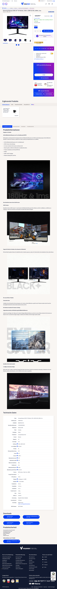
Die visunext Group (32, 558)
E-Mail (44, 74)
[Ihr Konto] (52, 4)
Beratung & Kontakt (19, 556)
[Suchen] (46, 4)
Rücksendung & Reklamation (6, 563)
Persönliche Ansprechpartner (20, 560)
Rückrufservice (18, 567)
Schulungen (17, 565)
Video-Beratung (18, 558)
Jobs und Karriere (32, 565)
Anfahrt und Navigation (19, 568)
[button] (38, 43)
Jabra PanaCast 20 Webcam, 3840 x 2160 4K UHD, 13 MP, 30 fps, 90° (6, 110)
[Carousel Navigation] (17, 45)
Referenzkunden (31, 561)
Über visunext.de (32, 556)
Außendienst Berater (19, 561)
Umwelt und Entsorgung (6, 567)
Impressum (45, 586)
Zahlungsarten (4, 560)
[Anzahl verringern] (35, 31)
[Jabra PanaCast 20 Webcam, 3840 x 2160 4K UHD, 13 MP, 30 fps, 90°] (14, 111)
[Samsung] (51, 11)
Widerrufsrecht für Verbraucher (7, 565)
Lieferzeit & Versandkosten (6, 556)
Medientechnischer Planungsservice (21, 563)
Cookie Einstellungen (51, 586)
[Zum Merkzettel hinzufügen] (30, 15)
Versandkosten (36, 588)
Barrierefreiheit (31, 570)
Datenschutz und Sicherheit (38, 586)
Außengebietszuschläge (6, 558)
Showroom (31, 563)
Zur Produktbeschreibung (38, 58)
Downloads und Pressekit (33, 567)
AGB (32, 586)
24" (35, 27)
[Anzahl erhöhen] (40, 31)
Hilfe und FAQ (4, 561)
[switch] (53, 579)
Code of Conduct (31, 568)
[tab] (5, 104)
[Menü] (3, 4)
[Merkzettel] (49, 4)
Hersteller (30, 560)
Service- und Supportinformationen (24, 503)
